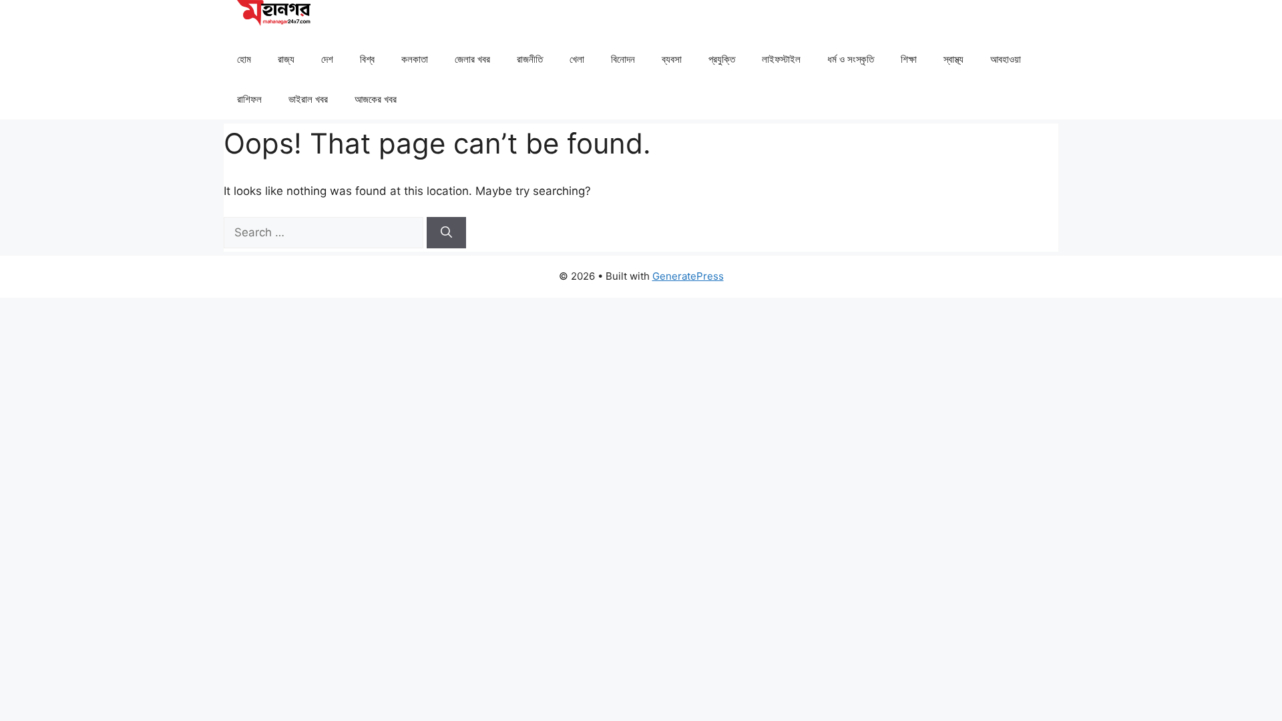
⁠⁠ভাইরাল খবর (308, 99)
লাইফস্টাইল (781, 59)
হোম (244, 59)
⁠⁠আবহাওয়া (1005, 59)
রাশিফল (249, 99)
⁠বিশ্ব (367, 59)
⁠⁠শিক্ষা (909, 59)
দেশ (327, 59)
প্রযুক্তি (721, 59)
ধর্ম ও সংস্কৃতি (850, 59)
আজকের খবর (376, 99)
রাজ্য (286, 59)
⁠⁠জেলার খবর (472, 59)
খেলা (577, 59)
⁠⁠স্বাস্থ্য (953, 59)
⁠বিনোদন (623, 59)
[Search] (446, 233)
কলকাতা (414, 59)
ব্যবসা (672, 59)
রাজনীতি (530, 59)
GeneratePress (688, 276)
